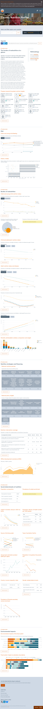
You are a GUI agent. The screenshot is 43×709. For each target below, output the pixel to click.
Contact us (2, 691)
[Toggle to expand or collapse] (40, 32)
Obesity (14, 272)
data (36, 59)
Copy (40, 43)
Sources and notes (4, 181)
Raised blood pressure (5, 316)
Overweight (10, 272)
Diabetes (12, 316)
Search (18, 32)
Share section (4, 48)
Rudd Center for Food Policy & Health (37, 24)
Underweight (3, 272)
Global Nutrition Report (2, 10)
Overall (2, 138)
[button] (37, 10)
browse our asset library (34, 58)
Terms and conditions (4, 695)
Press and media (4, 693)
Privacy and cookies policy (30, 6)
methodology (36, 54)
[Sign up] (3, 685)
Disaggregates (7, 138)
